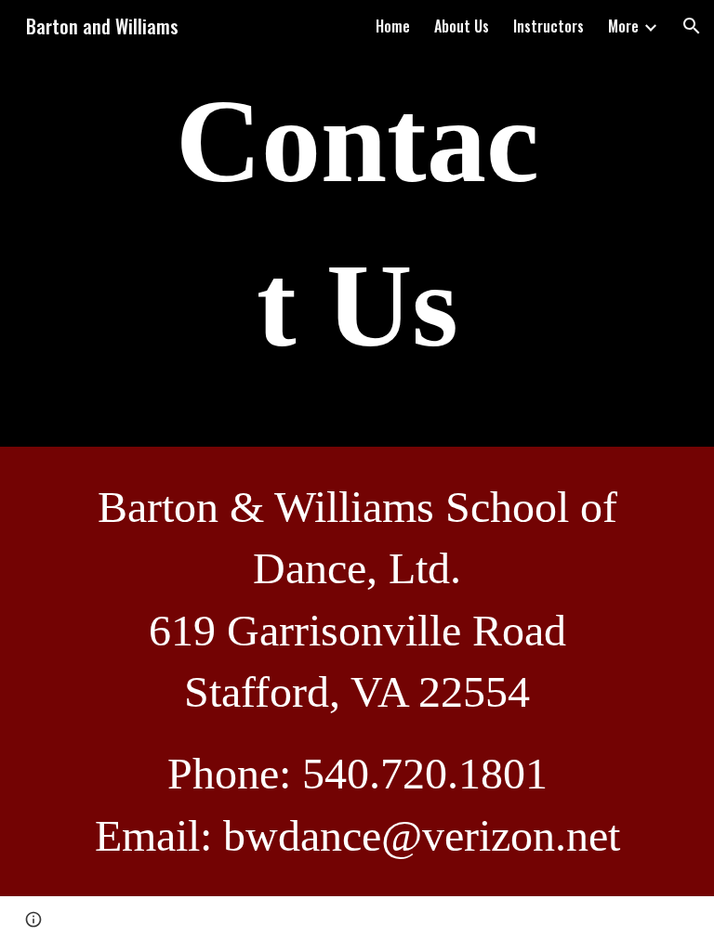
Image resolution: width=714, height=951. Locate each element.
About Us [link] (461, 26)
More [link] (623, 26)
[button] (691, 26)
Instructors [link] (548, 26)
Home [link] (393, 26)
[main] (356, 223)
